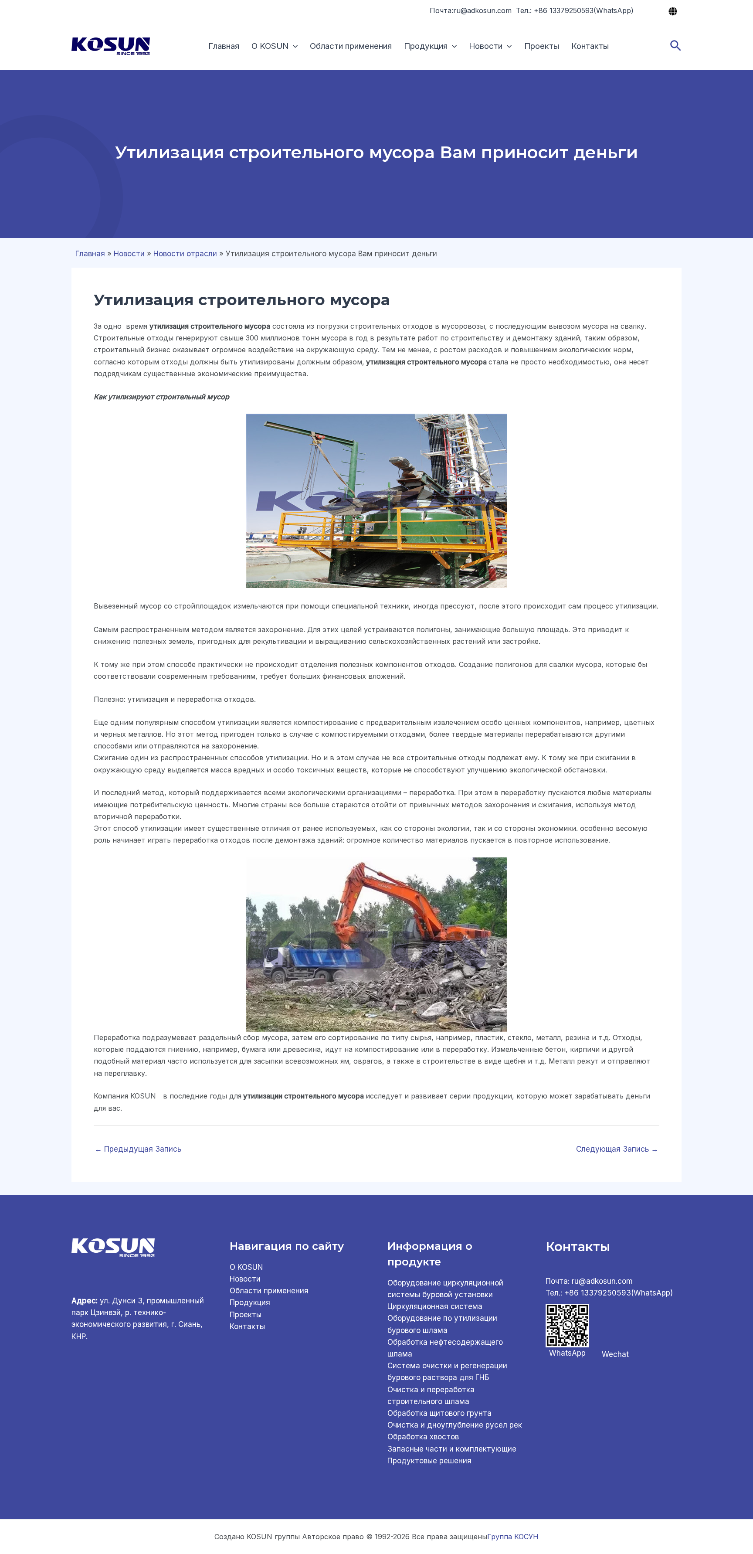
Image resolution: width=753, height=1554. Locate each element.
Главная (223, 46)
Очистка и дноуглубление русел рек (454, 1425)
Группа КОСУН (513, 1536)
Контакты (590, 46)
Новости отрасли (185, 253)
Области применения (351, 46)
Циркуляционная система (434, 1306)
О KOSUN (269, 46)
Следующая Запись (617, 1149)
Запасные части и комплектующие (451, 1449)
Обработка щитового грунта (439, 1413)
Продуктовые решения (429, 1460)
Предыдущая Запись (138, 1149)
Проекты (541, 46)
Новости (485, 46)
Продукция (426, 46)
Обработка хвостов (423, 1436)
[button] (293, 46)
